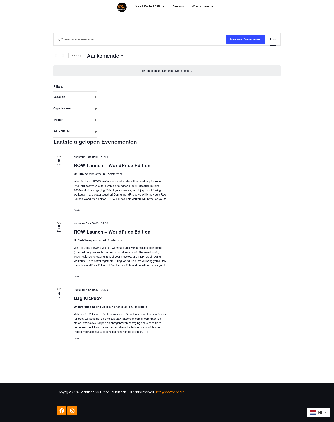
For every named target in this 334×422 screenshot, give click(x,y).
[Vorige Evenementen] (55, 55)
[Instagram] (72, 410)
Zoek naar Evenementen (246, 39)
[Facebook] (61, 410)
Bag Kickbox (88, 298)
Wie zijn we (200, 6)
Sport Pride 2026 (147, 6)
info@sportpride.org (170, 392)
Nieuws (178, 6)
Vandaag (76, 55)
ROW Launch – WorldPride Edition (112, 165)
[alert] (167, 70)
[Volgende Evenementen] (63, 55)
